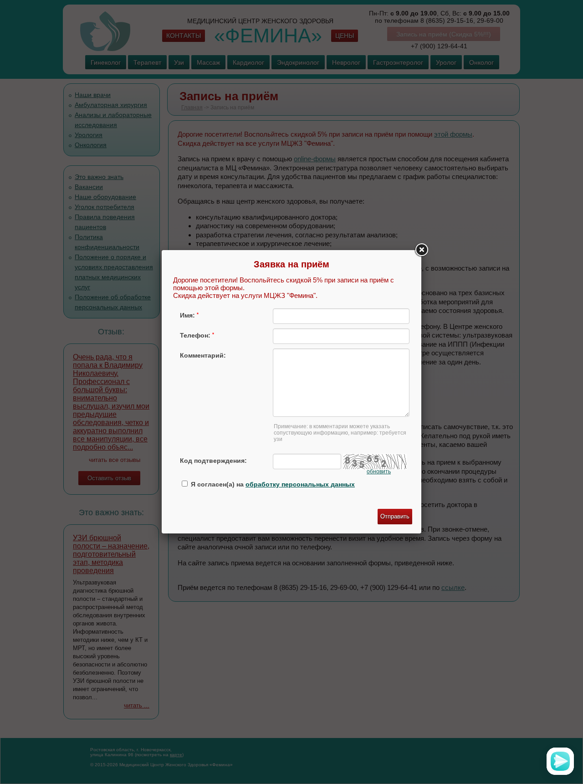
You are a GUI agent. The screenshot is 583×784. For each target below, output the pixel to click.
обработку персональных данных (300, 484)
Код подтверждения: (213, 460)
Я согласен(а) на (272, 484)
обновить (379, 471)
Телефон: (197, 335)
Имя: (189, 315)
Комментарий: (203, 355)
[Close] (421, 250)
